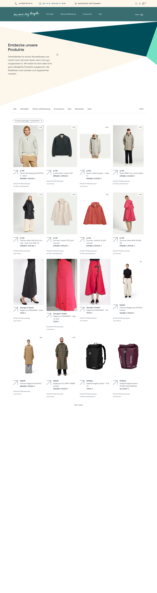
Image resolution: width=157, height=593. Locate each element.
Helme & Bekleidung (68, 14)
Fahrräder (50, 14)
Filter (141, 109)
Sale (100, 14)
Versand (52, 183)
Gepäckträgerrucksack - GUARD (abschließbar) (129, 383)
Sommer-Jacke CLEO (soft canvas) (63, 240)
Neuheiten (79, 109)
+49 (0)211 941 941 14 (25, 3)
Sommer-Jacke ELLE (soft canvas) (96, 240)
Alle (15, 109)
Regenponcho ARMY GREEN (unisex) (64, 383)
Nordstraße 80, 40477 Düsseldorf (89, 3)
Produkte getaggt (27, 121)
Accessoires (87, 14)
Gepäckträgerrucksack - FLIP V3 (97, 383)
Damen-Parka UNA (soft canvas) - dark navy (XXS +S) (31, 240)
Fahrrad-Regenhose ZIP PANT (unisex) (131, 307)
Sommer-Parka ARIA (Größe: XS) (130, 240)
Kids (69, 109)
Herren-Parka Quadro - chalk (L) (97, 173)
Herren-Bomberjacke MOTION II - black (31, 173)
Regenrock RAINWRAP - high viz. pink (64, 316)
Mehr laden (78, 405)
